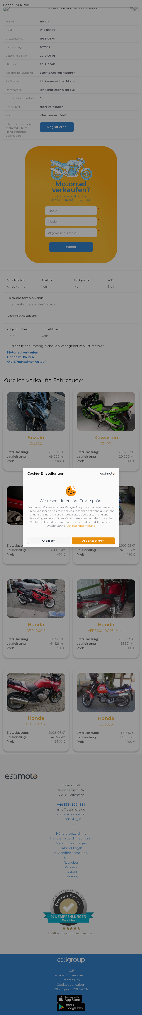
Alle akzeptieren (93, 540)
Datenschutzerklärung (81, 525)
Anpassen (48, 540)
